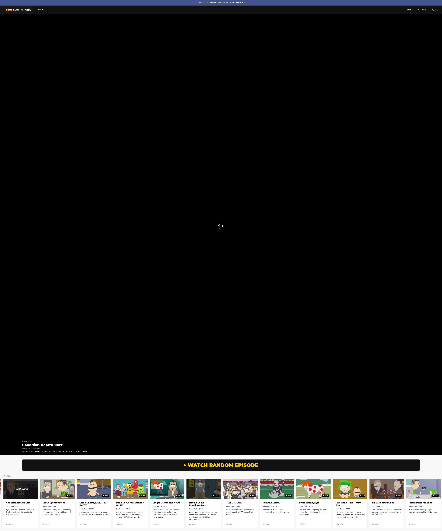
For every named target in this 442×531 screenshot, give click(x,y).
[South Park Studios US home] (18, 10)
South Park (27, 441)
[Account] (433, 10)
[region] (221, 226)
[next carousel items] (435, 493)
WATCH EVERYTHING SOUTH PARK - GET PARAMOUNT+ (222, 3)
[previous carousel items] (6, 493)
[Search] (437, 10)
